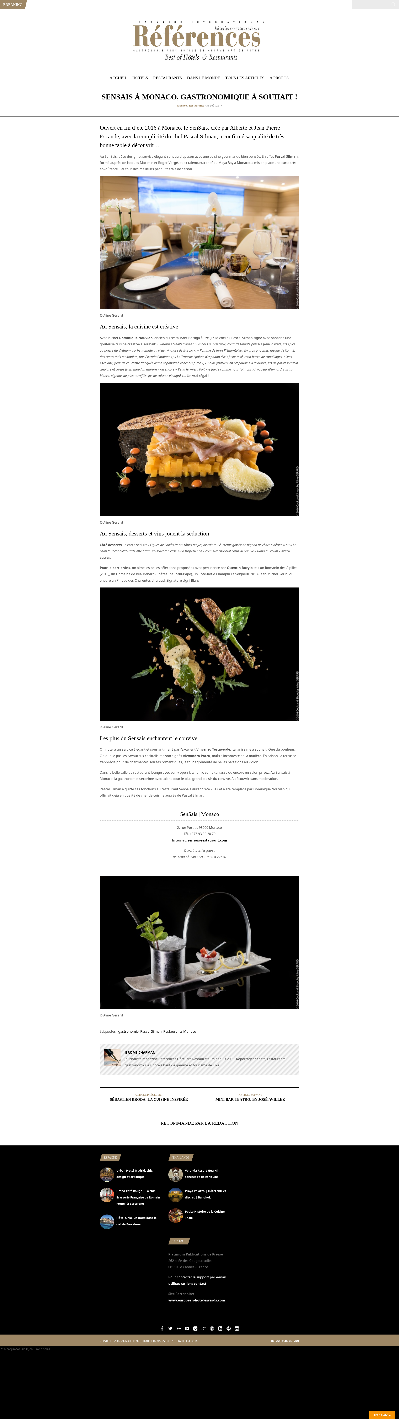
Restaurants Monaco (179, 1031)
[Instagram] (237, 1329)
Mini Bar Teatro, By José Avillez (250, 1099)
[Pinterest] (229, 1329)
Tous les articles (244, 78)
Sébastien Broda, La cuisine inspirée (149, 1099)
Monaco (182, 105)
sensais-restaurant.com (207, 840)
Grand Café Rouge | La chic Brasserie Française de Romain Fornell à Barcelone (138, 1197)
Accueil (118, 78)
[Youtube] (187, 1329)
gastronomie (128, 1031)
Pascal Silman (151, 1031)
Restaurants (167, 78)
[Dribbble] (212, 1329)
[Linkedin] (220, 1329)
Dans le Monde (203, 78)
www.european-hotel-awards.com (196, 1300)
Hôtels (140, 78)
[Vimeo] (195, 1329)
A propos (279, 78)
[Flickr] (179, 1329)
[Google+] (204, 1329)
